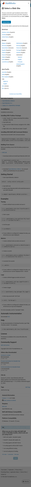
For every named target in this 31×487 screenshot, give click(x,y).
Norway (18, 45)
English (20, 59)
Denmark (4, 45)
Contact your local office (15, 94)
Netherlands (19, 43)
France (3, 55)
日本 (3, 86)
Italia (3, 59)
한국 (3, 88)
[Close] (28, 3)
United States (5, 37)
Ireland (3, 57)
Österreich (19, 48)
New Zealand (5, 76)
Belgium (4, 43)
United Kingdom (20, 64)
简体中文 (5, 81)
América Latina (6, 32)
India (3, 74)
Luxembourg (5, 61)
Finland (4, 52)
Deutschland (5, 48)
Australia (4, 72)
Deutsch (20, 57)
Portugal (18, 50)
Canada (4, 34)
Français (20, 61)
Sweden (18, 52)
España (4, 50)
